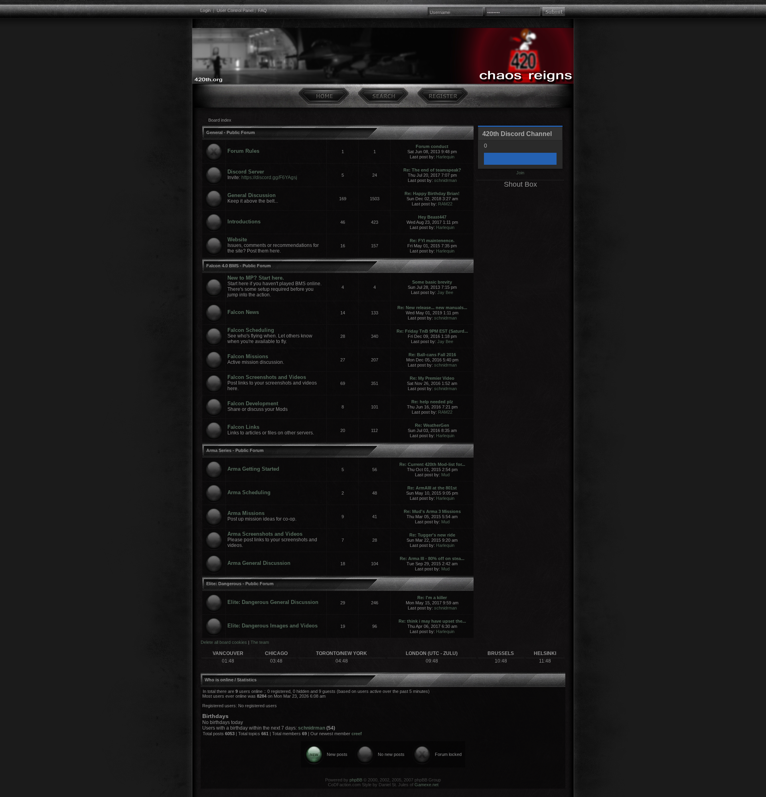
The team (260, 642)
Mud (445, 474)
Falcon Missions (247, 356)
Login (205, 10)
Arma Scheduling (248, 492)
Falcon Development (252, 403)
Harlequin (445, 156)
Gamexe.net (426, 784)
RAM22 (445, 203)
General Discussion (251, 195)
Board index (219, 120)
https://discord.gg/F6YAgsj (269, 177)
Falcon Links (243, 427)
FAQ (262, 10)
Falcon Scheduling (250, 330)
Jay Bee (445, 292)
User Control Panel (235, 10)
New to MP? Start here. (255, 278)
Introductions (244, 222)
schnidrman (445, 180)
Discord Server (245, 172)
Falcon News (243, 312)
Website (237, 240)
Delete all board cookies (224, 642)
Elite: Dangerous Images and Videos (272, 626)
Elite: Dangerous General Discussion (272, 602)
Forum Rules (243, 151)
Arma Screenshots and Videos (264, 534)
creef (356, 733)
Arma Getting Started (253, 469)
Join (520, 172)
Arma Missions (246, 513)
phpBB (355, 779)
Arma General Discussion (258, 563)
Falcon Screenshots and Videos (266, 377)
